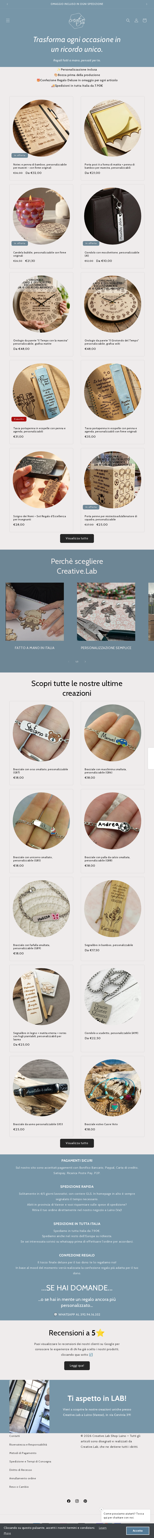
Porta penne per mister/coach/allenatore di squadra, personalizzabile (111, 518)
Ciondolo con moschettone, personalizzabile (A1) (112, 254)
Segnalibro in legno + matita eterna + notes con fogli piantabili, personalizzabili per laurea (39, 1036)
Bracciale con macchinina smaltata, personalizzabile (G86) (106, 771)
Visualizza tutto (77, 538)
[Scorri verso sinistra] (69, 661)
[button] (8, 20)
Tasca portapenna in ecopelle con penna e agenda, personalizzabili (39, 430)
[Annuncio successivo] (147, 4)
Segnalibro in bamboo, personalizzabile (109, 945)
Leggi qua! (77, 1365)
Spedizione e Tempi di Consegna (30, 1461)
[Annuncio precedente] (7, 4)
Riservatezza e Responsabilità (28, 1444)
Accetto (138, 1530)
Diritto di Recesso (20, 1470)
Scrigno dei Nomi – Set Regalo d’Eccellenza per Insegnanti (39, 518)
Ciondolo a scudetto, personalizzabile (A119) (111, 1033)
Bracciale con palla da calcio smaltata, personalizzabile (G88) (107, 859)
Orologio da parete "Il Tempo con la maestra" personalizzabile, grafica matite (40, 342)
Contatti (14, 1436)
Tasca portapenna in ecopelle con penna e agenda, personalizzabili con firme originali (111, 430)
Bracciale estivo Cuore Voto (101, 1124)
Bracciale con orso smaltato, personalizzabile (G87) (40, 771)
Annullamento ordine (22, 1478)
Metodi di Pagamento (22, 1453)
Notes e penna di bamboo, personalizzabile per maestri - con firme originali (40, 166)
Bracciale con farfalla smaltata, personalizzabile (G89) (31, 947)
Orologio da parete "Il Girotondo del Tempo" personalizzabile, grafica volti (112, 342)
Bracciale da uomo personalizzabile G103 (38, 1124)
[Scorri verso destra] (85, 661)
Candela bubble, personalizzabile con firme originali (39, 254)
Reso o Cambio (19, 1486)
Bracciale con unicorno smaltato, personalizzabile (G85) (33, 859)
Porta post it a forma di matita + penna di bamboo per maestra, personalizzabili (110, 166)
